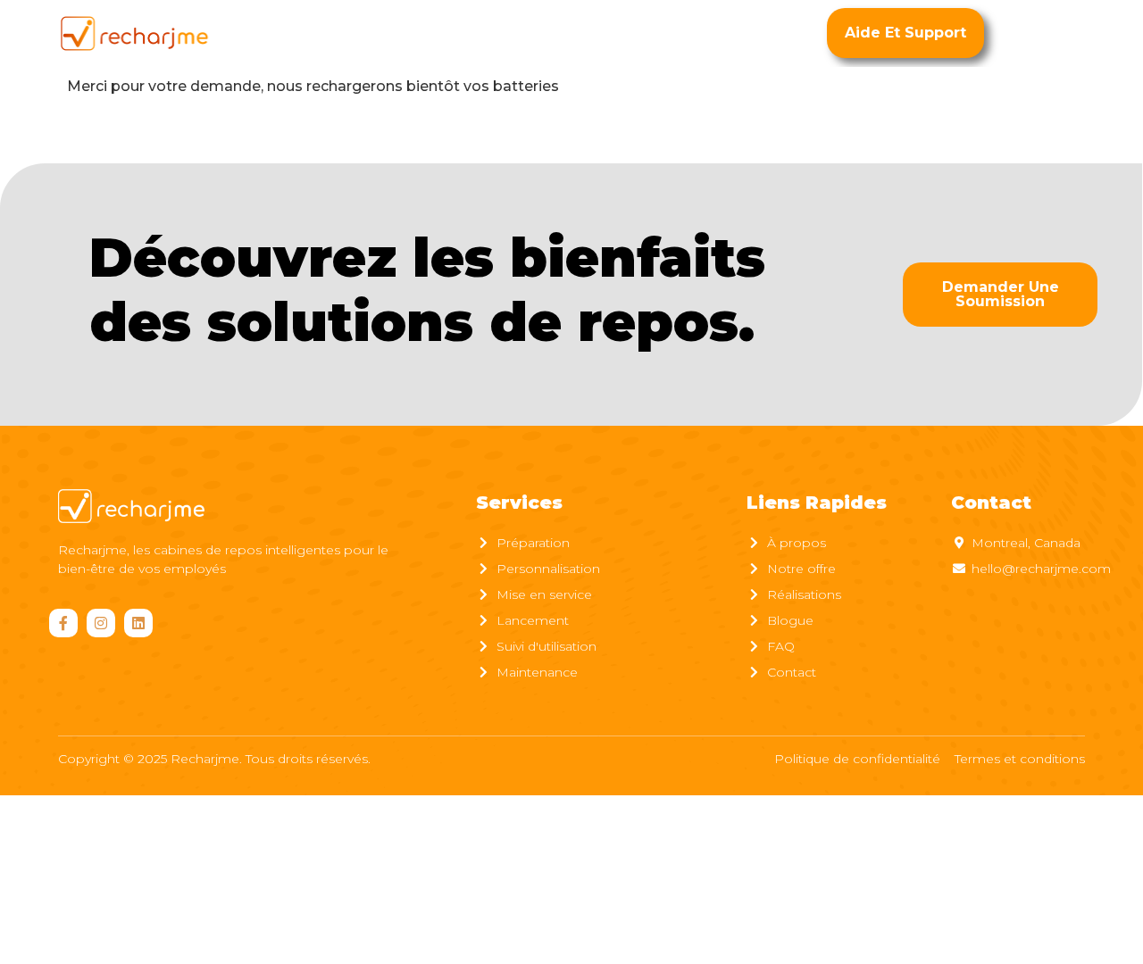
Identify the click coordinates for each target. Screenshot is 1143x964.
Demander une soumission (1000, 294)
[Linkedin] (138, 623)
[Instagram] (101, 623)
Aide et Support (905, 32)
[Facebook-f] (63, 623)
